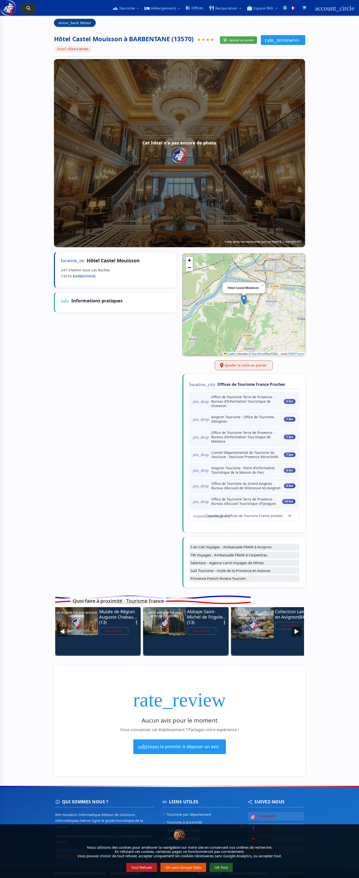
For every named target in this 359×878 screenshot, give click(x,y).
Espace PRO (262, 8)
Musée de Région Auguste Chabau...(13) (119, 617)
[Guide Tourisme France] (8, 10)
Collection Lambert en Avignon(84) (295, 614)
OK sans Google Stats (183, 867)
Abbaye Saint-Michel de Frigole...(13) (207, 617)
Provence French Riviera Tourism (218, 578)
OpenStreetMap (260, 354)
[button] (244, 300)
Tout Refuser (141, 867)
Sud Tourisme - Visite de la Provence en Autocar (230, 570)
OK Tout (221, 867)
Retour (74, 22)
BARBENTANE (84, 276)
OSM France (296, 354)
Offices (194, 7)
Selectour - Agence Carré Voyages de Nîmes (227, 562)
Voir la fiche (113, 631)
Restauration (225, 8)
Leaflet (231, 354)
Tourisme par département (186, 814)
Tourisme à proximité (182, 822)
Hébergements (162, 8)
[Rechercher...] (28, 8)
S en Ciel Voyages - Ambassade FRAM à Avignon (231, 546)
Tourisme (126, 8)
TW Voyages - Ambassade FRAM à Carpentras (228, 554)
